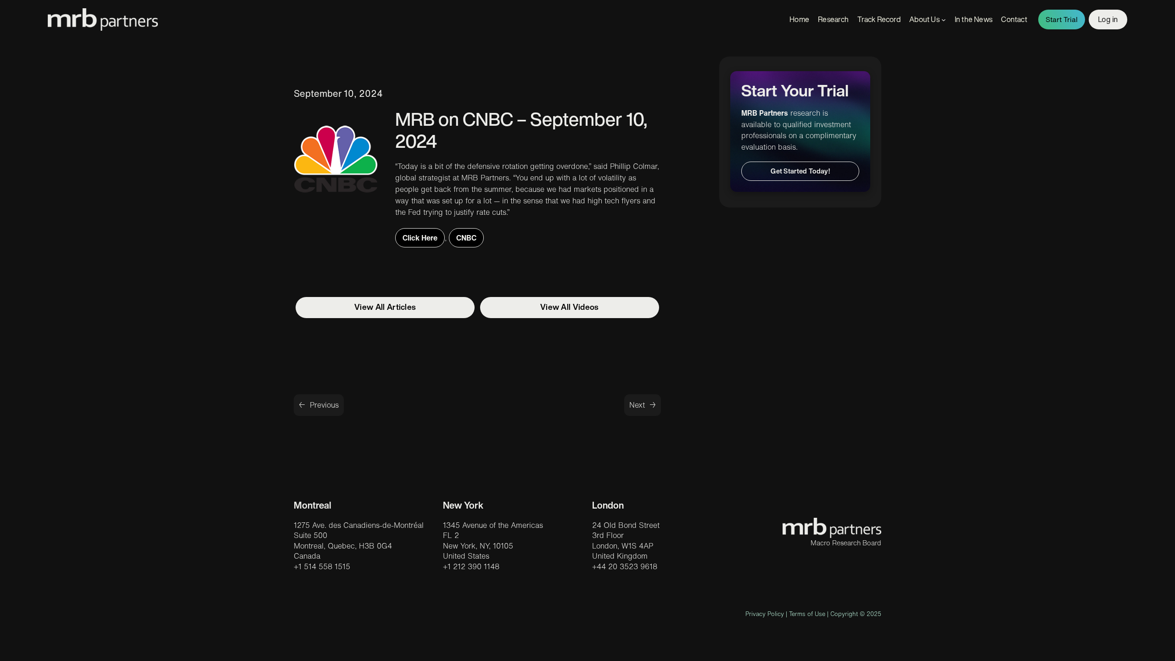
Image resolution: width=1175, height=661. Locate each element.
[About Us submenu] (943, 19)
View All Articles (385, 307)
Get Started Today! (800, 171)
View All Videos (569, 307)
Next (637, 405)
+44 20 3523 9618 (624, 566)
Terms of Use (807, 614)
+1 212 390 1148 (471, 566)
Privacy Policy (764, 614)
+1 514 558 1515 (322, 566)
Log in (1108, 19)
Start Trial (1062, 19)
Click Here (420, 237)
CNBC (466, 237)
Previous (324, 405)
